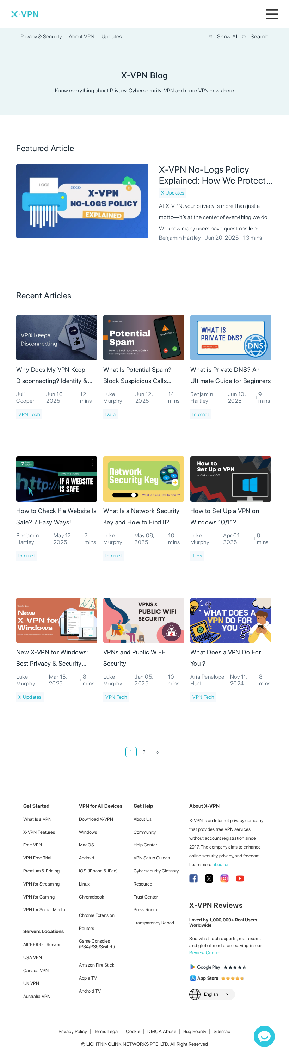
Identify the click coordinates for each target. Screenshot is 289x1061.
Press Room (145, 909)
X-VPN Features (39, 832)
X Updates (172, 193)
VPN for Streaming (41, 884)
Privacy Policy (73, 1031)
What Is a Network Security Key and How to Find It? (141, 516)
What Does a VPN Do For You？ (225, 657)
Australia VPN (36, 996)
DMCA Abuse (161, 1031)
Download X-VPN (96, 819)
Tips (197, 556)
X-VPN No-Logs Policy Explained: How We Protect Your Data (212, 175)
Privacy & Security (41, 36)
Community (145, 832)
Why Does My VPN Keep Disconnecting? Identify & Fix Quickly (52, 376)
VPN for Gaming (39, 897)
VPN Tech (29, 414)
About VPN (81, 36)
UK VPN (31, 983)
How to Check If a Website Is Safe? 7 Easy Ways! (56, 516)
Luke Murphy (112, 397)
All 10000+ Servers (42, 944)
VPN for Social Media (44, 909)
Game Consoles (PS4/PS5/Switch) (97, 943)
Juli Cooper (25, 397)
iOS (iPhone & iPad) (98, 871)
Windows (88, 832)
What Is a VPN (37, 819)
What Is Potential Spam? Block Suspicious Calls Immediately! (137, 376)
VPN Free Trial (37, 857)
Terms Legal (106, 1031)
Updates (112, 36)
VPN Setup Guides (152, 857)
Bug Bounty (195, 1031)
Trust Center (146, 897)
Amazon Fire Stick (96, 965)
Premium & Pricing (41, 871)
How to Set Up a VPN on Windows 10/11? (224, 516)
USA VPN (32, 957)
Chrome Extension (97, 915)
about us (221, 864)
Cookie (133, 1031)
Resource (143, 884)
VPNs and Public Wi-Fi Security (135, 657)
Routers (86, 928)
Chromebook (91, 897)
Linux (84, 884)
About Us (143, 819)
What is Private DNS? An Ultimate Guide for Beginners (230, 375)
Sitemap (222, 1031)
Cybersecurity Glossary (156, 871)
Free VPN (32, 844)
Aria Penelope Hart (207, 680)
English (211, 994)
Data (110, 414)
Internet (200, 414)
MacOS (86, 844)
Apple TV (88, 978)
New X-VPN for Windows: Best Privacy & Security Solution (52, 659)
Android (86, 857)
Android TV (90, 991)
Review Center (204, 952)
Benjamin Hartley (180, 237)
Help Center (145, 844)
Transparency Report (154, 922)
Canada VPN (36, 970)
